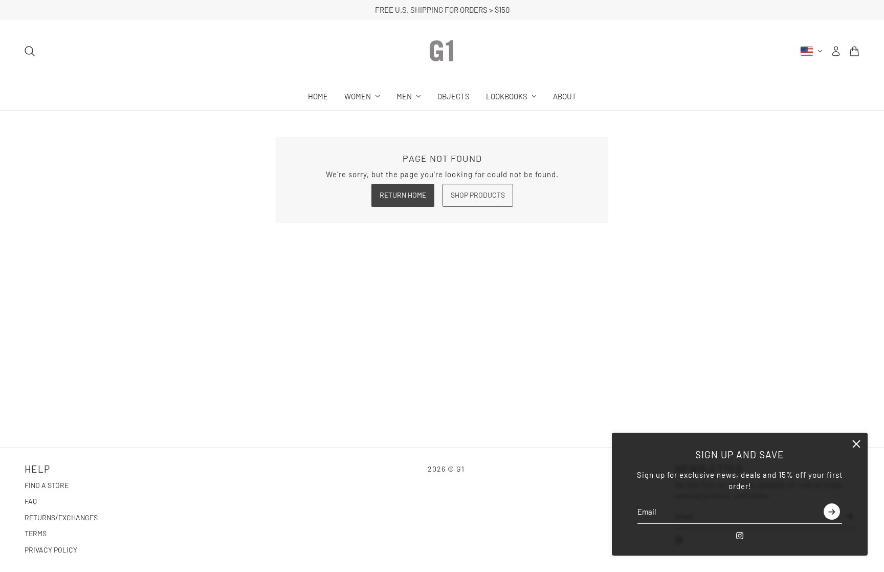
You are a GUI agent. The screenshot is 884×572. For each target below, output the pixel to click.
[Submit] (832, 512)
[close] (856, 444)
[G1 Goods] (442, 51)
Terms (36, 533)
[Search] (30, 51)
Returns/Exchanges (61, 517)
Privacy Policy (51, 549)
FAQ (31, 501)
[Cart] (854, 51)
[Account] (836, 51)
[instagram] (739, 535)
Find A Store (47, 485)
